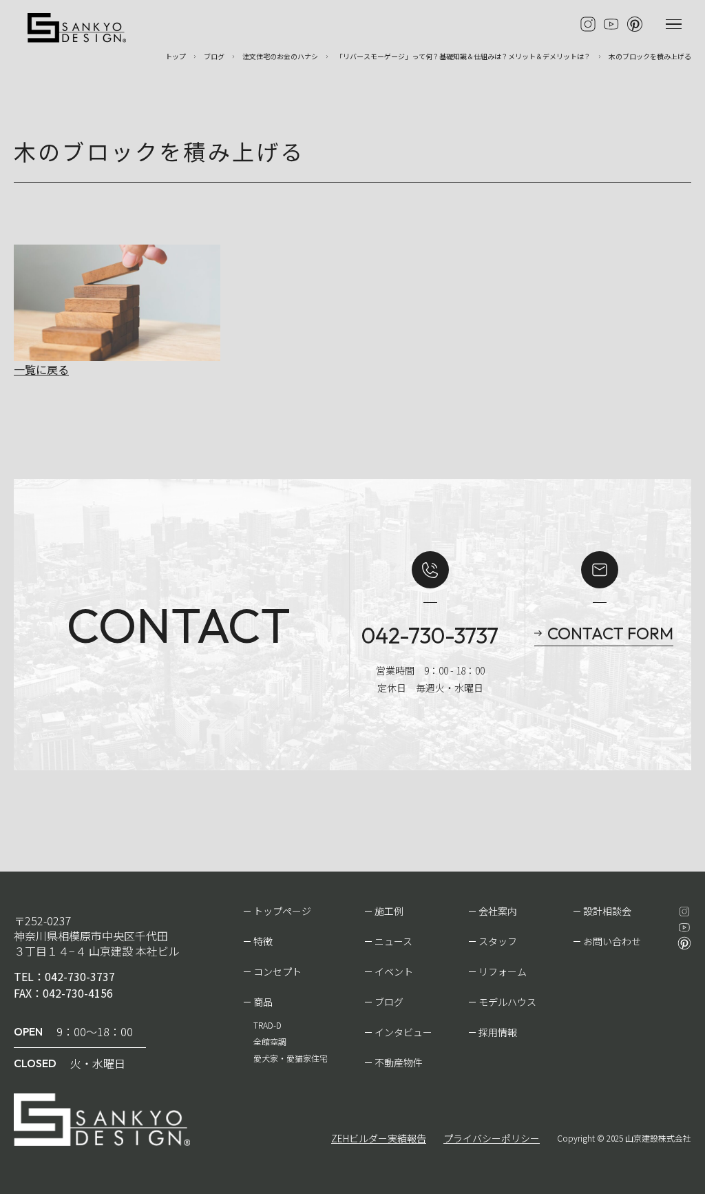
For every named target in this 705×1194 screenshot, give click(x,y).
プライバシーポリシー (491, 1138)
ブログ (389, 1002)
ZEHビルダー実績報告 (378, 1138)
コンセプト (277, 971)
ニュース (393, 941)
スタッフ (497, 941)
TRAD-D (267, 1025)
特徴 (263, 941)
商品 (263, 1002)
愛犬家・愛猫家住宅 (290, 1058)
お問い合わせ (612, 941)
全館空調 (269, 1041)
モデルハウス (507, 1002)
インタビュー (403, 1032)
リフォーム (502, 971)
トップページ (282, 911)
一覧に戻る (41, 369)
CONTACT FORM (610, 633)
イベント (394, 971)
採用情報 (497, 1032)
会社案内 (497, 911)
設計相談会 (607, 911)
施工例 (389, 911)
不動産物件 (399, 1062)
